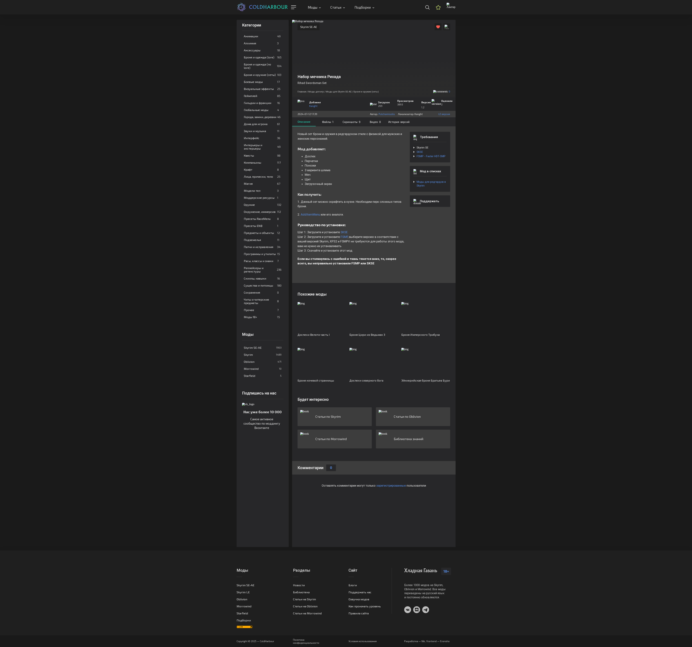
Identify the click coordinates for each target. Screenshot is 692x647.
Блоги (353, 585)
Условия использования (363, 641)
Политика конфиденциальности (306, 641)
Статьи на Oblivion (305, 606)
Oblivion (262, 361)
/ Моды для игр (315, 91)
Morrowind (262, 368)
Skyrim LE (243, 592)
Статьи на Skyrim (304, 599)
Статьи (335, 7)
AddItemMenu (310, 214)
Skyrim (262, 354)
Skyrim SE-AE (262, 347)
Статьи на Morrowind (307, 613)
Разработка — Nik (414, 641)
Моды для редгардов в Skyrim (431, 183)
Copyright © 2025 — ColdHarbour (255, 641)
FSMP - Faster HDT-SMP (431, 156)
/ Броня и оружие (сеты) (365, 91)
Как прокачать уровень (365, 606)
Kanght (313, 105)
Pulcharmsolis (387, 114)
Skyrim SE (422, 147)
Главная (302, 91)
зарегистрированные (391, 485)
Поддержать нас (360, 592)
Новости (299, 585)
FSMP (344, 237)
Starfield (262, 375)
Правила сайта (359, 613)
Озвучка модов (359, 599)
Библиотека (301, 592)
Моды (312, 7)
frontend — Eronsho (438, 641)
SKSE (344, 232)
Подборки (362, 7)
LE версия (444, 114)
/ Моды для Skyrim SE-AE (338, 91)
